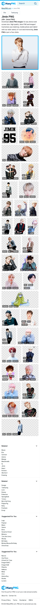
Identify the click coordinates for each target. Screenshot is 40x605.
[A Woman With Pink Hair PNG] (11, 391)
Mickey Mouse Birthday (9, 543)
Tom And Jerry (6, 536)
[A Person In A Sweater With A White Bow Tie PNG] (30, 244)
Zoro (3, 574)
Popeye (4, 523)
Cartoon (15, 87)
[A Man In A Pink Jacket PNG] (30, 80)
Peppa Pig (5, 503)
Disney (4, 492)
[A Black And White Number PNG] (10, 135)
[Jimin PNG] (20, 52)
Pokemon (5, 494)
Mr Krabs (4, 541)
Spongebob (5, 497)
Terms (15, 600)
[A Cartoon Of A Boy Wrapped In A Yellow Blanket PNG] (20, 299)
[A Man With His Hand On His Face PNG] (10, 263)
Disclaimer (22, 600)
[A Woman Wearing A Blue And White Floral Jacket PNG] (20, 427)
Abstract (4, 473)
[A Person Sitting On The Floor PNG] (30, 391)
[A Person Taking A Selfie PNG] (20, 153)
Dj (2, 464)
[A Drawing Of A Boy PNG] (11, 98)
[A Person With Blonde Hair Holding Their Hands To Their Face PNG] (10, 116)
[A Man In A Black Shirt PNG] (30, 98)
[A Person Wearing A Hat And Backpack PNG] (11, 317)
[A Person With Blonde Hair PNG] (12, 281)
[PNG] (29, 116)
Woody (4, 539)
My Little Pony (6, 501)
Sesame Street (7, 532)
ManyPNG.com (6, 8)
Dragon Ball (5, 565)
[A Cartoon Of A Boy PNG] (10, 372)
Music (4, 87)
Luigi (3, 520)
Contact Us (12, 595)
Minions (4, 534)
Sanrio (4, 527)
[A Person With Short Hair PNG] (30, 281)
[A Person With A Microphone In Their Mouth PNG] (20, 226)
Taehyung (14, 13)
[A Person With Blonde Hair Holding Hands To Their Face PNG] (30, 354)
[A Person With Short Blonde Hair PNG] (29, 171)
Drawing (4, 475)
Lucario (4, 581)
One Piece (5, 558)
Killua (3, 572)
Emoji (3, 510)
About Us (5, 595)
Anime (12, 376)
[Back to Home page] (9, 3)
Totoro (4, 499)
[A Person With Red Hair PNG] (11, 354)
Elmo (3, 529)
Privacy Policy (6, 600)
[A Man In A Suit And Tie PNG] (9, 336)
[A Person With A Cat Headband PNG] (28, 263)
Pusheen (4, 508)
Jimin (3, 466)
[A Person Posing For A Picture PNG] (29, 409)
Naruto (4, 556)
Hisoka (4, 578)
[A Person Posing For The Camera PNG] (29, 317)
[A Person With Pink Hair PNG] (12, 80)
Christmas (5, 545)
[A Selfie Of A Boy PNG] (28, 135)
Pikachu (4, 567)
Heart (3, 468)
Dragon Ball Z (6, 562)
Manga (5, 379)
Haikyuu (4, 569)
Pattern (4, 470)
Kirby (3, 506)
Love (3, 490)
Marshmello (5, 461)
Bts (4, 13)
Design (4, 485)
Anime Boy (5, 576)
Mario (3, 525)
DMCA (31, 600)
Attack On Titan (7, 560)
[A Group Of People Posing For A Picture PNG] (11, 171)
